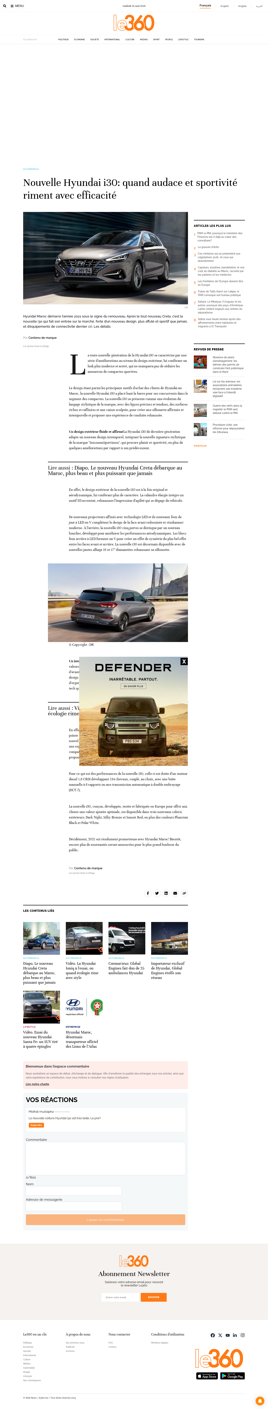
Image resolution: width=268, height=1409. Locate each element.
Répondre (36, 1125)
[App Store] (207, 1375)
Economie (79, 39)
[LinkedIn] (235, 1334)
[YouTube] (228, 1334)
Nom (30, 1184)
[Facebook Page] (213, 1334)
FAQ (110, 1343)
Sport (156, 39)
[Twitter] (220, 1334)
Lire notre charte (37, 1084)
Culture (130, 39)
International (112, 39)
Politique (63, 39)
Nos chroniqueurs (32, 1380)
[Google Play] (232, 1375)
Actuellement (30, 39)
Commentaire (36, 1140)
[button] (260, 1401)
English (225, 6)
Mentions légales (159, 1343)
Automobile (31, 169)
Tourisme (199, 39)
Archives (70, 1351)
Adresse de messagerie (44, 1199)
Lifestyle (183, 39)
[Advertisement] (109, 98)
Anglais (242, 6)
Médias (144, 39)
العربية (259, 6)
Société (94, 39)
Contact (112, 1347)
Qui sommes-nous (75, 1343)
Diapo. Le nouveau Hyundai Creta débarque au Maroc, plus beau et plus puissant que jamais (115, 470)
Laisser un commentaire (105, 1220)
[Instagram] (242, 1335)
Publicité (70, 1347)
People (169, 39)
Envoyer (153, 1297)
